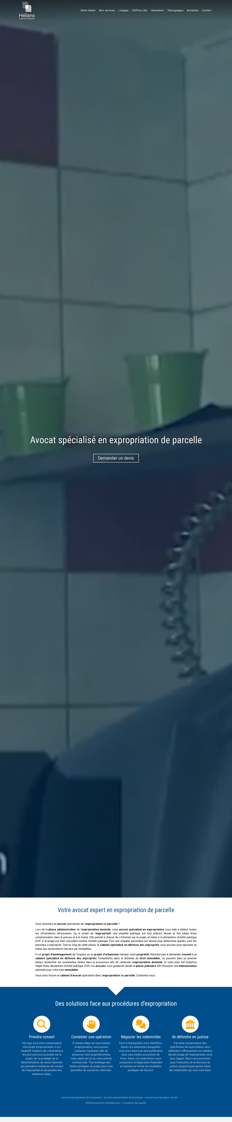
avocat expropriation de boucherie (81, 1097)
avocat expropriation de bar (161, 1097)
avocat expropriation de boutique (123, 1097)
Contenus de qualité (134, 1103)
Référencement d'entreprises (103, 1103)
